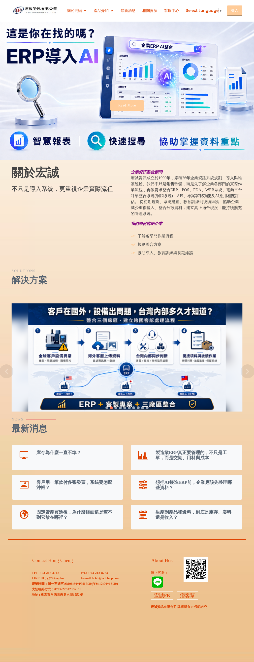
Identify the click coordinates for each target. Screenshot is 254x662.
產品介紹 (101, 10)
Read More (127, 105)
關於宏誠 (74, 10)
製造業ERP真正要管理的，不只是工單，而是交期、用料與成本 (191, 455)
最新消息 (128, 10)
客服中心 (171, 10)
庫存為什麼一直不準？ (58, 452)
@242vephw (55, 578)
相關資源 (149, 10)
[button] (6, 371)
